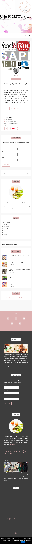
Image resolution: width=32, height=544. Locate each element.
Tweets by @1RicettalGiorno (10, 519)
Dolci (3, 233)
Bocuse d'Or (16, 121)
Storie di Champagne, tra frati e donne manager (19, 270)
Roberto (16, 75)
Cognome (4, 151)
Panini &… (5, 235)
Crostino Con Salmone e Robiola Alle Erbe (19, 256)
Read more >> (13, 444)
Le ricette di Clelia (7, 237)
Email (4, 157)
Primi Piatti (5, 226)
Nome (3, 146)
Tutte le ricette (6, 222)
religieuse (9, 125)
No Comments (9, 119)
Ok (23, 542)
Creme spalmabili (7, 123)
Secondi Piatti (6, 228)
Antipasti (4, 224)
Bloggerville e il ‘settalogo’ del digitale (18, 284)
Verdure (4, 230)
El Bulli (12, 123)
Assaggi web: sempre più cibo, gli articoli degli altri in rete (16, 84)
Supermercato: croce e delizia (17, 276)
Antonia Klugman (9, 121)
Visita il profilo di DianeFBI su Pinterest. (16, 297)
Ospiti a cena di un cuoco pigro (17, 262)
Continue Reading (16, 108)
